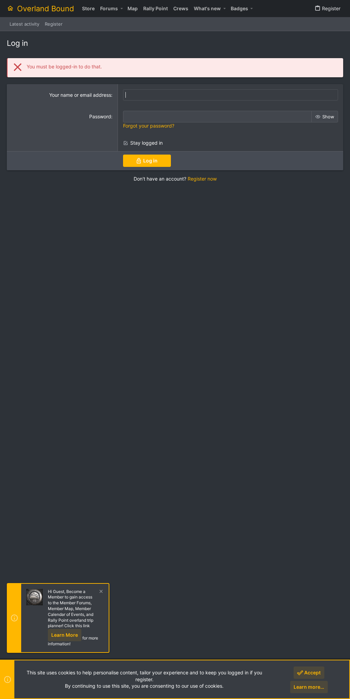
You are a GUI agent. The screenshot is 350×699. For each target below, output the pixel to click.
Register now (202, 179)
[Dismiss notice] (100, 592)
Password (100, 116)
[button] (121, 8)
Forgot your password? (148, 126)
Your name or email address (80, 95)
